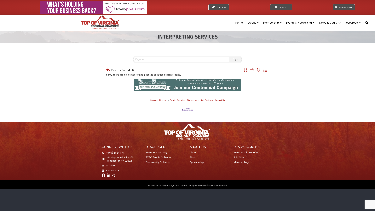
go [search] (236, 59)
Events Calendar (177, 100)
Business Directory (159, 100)
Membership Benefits (246, 152)
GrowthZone (221, 185)
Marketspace (193, 100)
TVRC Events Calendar (159, 157)
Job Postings (207, 100)
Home (239, 22)
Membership (271, 22)
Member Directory (156, 152)
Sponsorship (197, 162)
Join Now (239, 157)
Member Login (242, 162)
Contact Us (220, 100)
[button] (108, 70)
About (252, 22)
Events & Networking (299, 22)
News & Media (328, 22)
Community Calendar (158, 162)
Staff (192, 157)
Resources (351, 22)
